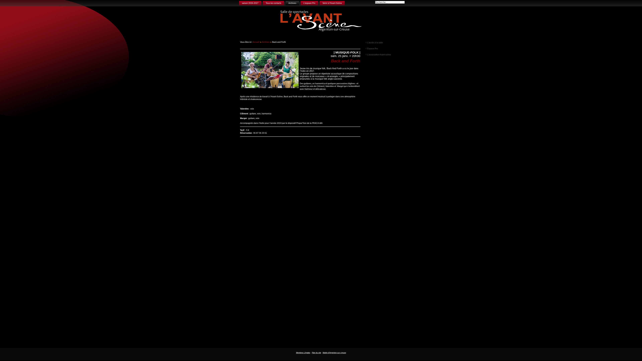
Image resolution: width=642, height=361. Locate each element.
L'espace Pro (309, 3)
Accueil (256, 42)
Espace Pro (372, 48)
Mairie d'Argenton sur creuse (334, 353)
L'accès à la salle (375, 42)
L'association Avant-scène (379, 54)
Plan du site (316, 353)
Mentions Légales (303, 353)
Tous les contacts (273, 3)
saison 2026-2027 (250, 3)
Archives (292, 3)
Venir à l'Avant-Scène (332, 3)
